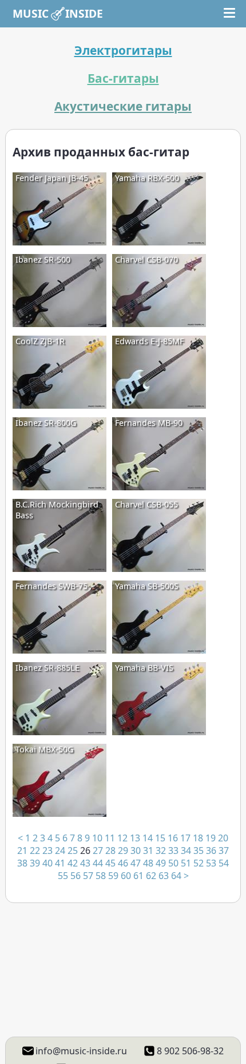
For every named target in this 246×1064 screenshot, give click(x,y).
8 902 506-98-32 (190, 1051)
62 (151, 875)
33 (173, 850)
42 (73, 863)
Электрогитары (123, 50)
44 (98, 863)
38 (22, 863)
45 (110, 863)
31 (148, 850)
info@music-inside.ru (81, 1051)
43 (85, 863)
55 (63, 875)
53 (211, 863)
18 (198, 838)
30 (135, 850)
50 (173, 863)
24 (60, 850)
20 (223, 838)
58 (101, 875)
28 (110, 850)
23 (47, 850)
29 (123, 850)
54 (224, 863)
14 (147, 838)
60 (126, 875)
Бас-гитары (123, 78)
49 (161, 863)
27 (98, 850)
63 (163, 875)
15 (160, 838)
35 (198, 850)
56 (75, 875)
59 (113, 875)
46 (123, 863)
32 (161, 850)
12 (122, 838)
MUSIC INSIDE (58, 13)
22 (35, 850)
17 (185, 838)
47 (135, 863)
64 (176, 875)
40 (47, 863)
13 (135, 838)
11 (110, 838)
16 (173, 838)
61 (138, 875)
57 (88, 875)
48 (148, 863)
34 (186, 850)
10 (97, 838)
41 (60, 863)
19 (210, 838)
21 (22, 850)
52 (198, 863)
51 (186, 863)
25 (73, 850)
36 (211, 850)
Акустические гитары (123, 106)
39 (35, 863)
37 (224, 850)
